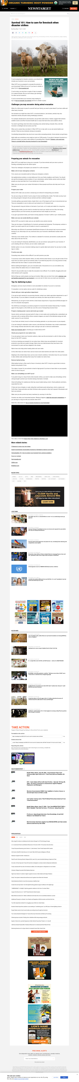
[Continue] (53, 1058)
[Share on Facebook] (16, 32)
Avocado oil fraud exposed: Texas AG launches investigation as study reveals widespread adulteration (34, 862)
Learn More (55, 1077)
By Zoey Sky (14, 29)
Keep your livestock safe (18, 329)
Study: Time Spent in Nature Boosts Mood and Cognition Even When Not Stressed (29, 877)
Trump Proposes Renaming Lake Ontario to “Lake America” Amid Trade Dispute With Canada (32, 848)
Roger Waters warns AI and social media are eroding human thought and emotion (29, 910)
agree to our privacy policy (21, 1079)
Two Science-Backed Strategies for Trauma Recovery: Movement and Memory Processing (31, 913)
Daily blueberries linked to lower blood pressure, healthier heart (25, 881)
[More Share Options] (35, 32)
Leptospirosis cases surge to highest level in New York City (42, 648)
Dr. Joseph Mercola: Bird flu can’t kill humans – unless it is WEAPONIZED (46, 660)
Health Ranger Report (17, 769)
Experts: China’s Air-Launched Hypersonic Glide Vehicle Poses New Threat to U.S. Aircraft (31, 921)
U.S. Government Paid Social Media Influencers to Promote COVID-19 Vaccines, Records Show (32, 844)
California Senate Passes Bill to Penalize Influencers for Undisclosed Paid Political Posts (30, 924)
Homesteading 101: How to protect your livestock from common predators (31, 453)
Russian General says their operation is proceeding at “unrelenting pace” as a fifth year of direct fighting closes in (36, 906)
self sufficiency (14, 37)
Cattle (23, 36)
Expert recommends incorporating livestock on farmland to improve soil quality (32, 449)
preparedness (56, 36)
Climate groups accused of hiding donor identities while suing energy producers (29, 917)
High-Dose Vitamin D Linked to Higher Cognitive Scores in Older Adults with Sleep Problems (31, 873)
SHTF (25, 37)
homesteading (42, 36)
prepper (61, 36)
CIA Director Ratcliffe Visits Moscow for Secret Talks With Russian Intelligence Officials (30, 852)
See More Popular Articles (39, 931)
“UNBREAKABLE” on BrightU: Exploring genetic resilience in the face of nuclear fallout (30, 888)
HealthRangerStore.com (26, 151)
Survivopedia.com (23, 88)
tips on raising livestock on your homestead (37, 403)
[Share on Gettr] (32, 32)
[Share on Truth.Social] (29, 32)
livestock (47, 36)
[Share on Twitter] (19, 32)
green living (35, 36)
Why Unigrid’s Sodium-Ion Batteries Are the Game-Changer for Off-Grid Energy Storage (30, 841)
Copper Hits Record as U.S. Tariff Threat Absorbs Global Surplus (25, 892)
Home (12, 19)
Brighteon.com (15, 465)
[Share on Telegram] (22, 32)
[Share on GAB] (26, 32)
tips (31, 37)
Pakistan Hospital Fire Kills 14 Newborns (20, 855)
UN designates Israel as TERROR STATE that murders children (43, 566)
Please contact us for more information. (19, 748)
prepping (65, 36)
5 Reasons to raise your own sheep (20, 446)
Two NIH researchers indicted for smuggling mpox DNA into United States (27, 902)
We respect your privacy (39, 1061)
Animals (17, 19)
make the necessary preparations (55, 397)
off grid (51, 36)
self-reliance (21, 37)
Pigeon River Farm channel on (36, 438)
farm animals (30, 36)
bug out (19, 36)
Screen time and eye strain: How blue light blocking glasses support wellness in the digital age (32, 884)
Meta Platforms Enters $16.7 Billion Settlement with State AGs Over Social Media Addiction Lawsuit (33, 895)
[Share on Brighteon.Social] (13, 32)
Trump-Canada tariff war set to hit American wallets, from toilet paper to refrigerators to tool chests (33, 866)
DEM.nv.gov (14, 462)
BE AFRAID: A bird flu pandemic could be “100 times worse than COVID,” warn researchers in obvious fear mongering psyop (46, 674)
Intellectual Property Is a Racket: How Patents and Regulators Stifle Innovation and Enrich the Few (32, 899)
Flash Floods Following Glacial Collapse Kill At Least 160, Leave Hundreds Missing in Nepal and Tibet (33, 859)
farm (26, 36)
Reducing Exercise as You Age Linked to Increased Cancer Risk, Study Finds (28, 928)
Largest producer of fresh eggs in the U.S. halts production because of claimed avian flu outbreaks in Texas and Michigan (45, 699)
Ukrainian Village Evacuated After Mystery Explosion (22, 870)
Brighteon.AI (55, 150)
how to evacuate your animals (23, 100)
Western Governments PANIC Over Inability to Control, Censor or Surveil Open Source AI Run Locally (46, 791)
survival (28, 37)
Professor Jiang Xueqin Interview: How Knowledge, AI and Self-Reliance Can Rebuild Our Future (45, 814)
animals (16, 36)
